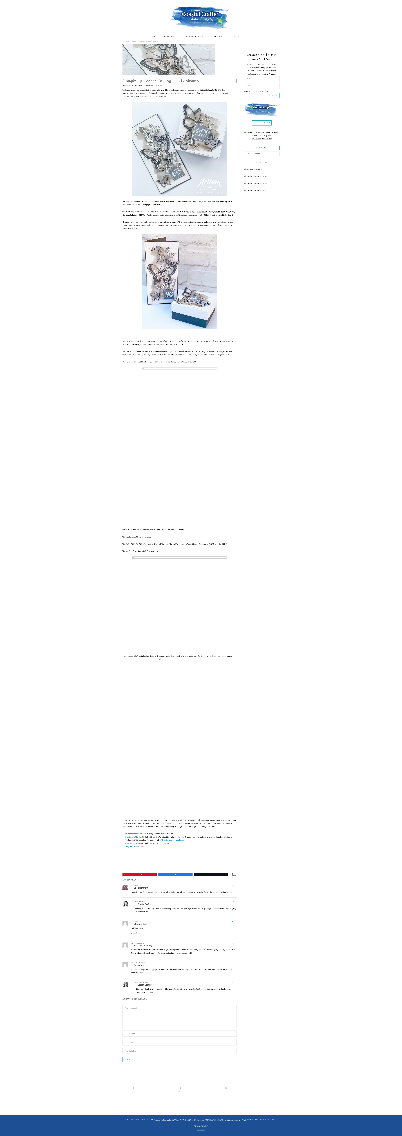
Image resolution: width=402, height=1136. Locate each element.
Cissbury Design (201, 1127)
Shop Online (267, 139)
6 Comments (160, 85)
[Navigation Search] (249, 35)
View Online (256, 139)
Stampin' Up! (128, 85)
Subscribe (273, 95)
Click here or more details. (172, 840)
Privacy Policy (201, 1130)
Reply (234, 885)
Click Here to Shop (262, 123)
